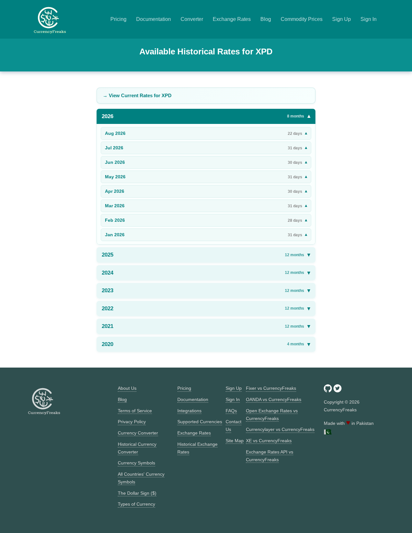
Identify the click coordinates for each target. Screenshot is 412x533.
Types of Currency (136, 504)
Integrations (189, 410)
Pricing (118, 19)
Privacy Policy (132, 421)
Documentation (153, 19)
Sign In (368, 19)
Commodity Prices (302, 19)
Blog (265, 19)
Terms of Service (135, 410)
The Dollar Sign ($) (137, 493)
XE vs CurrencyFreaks (269, 440)
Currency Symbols (136, 462)
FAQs (231, 410)
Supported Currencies (199, 421)
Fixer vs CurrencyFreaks (271, 388)
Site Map (235, 440)
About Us (127, 388)
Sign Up (341, 19)
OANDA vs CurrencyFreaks (273, 399)
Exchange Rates (232, 19)
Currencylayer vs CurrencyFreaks (280, 429)
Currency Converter (138, 432)
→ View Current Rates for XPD (137, 95)
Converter (192, 19)
